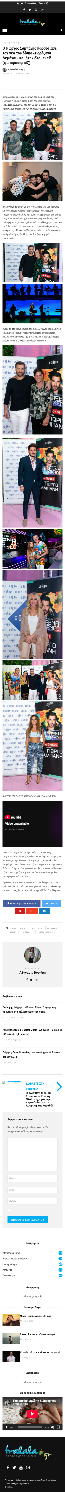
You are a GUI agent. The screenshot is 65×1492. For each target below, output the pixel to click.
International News (11, 1253)
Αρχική (20, 3)
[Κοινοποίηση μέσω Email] (44, 911)
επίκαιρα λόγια (9, 1264)
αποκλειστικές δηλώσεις (14, 1258)
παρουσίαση (36, 928)
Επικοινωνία (9, 1480)
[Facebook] (8, 1467)
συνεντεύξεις (9, 1275)
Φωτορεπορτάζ (46, 932)
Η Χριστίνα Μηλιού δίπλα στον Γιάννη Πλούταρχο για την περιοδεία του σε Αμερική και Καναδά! (39, 1099)
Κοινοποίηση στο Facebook (23, 903)
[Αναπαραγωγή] (6, 1427)
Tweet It (53, 903)
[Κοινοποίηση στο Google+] (32, 911)
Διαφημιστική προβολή (36, 1480)
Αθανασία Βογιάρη (16, 69)
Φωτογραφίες (28, 932)
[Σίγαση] (52, 1427)
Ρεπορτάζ (43, 3)
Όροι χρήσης (51, 1480)
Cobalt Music (19, 928)
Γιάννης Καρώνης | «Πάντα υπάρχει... (38, 1334)
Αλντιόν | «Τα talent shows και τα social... (41, 1352)
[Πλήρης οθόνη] (58, 1427)
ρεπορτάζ (18, 43)
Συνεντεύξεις (31, 3)
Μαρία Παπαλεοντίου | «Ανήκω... (36, 1316)
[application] (32, 1414)
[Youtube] (36, 10)
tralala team (21, 1480)
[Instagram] (42, 10)
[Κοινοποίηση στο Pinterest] (20, 911)
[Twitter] (14, 1467)
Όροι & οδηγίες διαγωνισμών (18, 1484)
